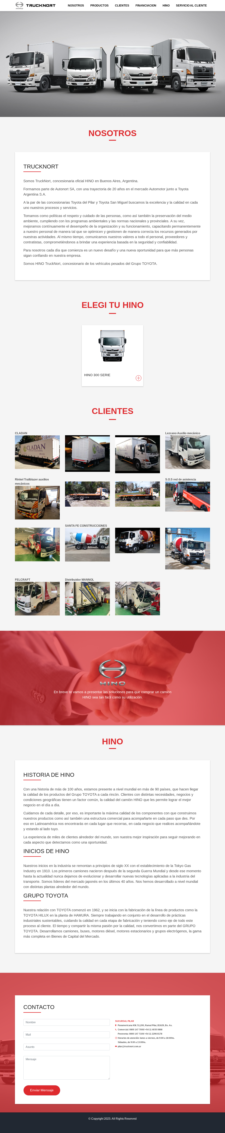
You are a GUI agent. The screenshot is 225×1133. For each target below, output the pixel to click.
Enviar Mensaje (42, 1090)
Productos (99, 5)
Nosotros (76, 5)
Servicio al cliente (191, 5)
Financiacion (146, 5)
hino (166, 5)
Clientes (122, 5)
